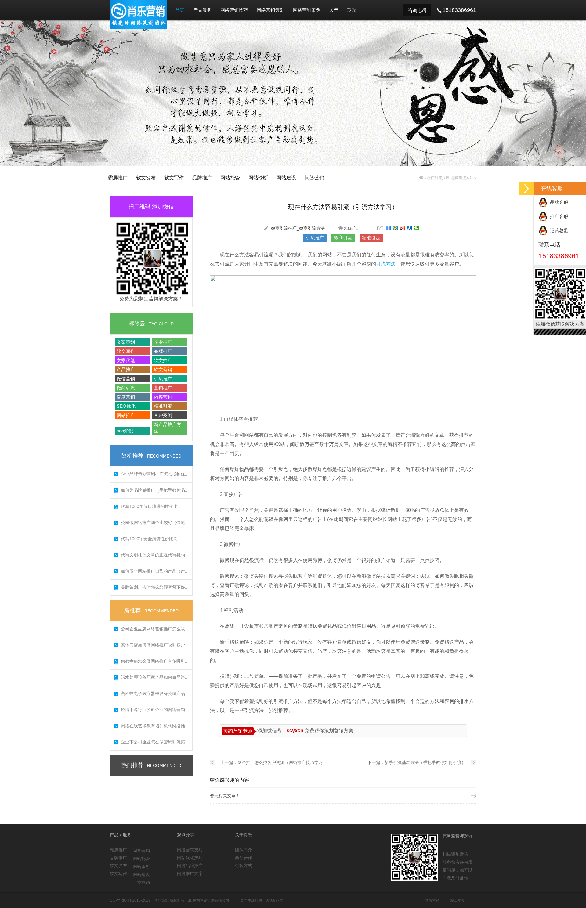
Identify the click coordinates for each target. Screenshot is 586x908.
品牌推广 (202, 177)
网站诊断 (258, 177)
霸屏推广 (118, 177)
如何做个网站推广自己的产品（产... (155, 571)
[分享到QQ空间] (395, 228)
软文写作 (174, 177)
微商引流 (126, 387)
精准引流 (163, 406)
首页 (179, 10)
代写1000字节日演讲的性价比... (151, 506)
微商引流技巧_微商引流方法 (450, 178)
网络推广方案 (190, 873)
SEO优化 (126, 406)
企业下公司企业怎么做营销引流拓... (155, 742)
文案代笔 (126, 360)
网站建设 (286, 177)
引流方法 (386, 263)
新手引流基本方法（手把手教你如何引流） (425, 762)
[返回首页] (421, 178)
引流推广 (163, 378)
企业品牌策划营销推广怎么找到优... (155, 474)
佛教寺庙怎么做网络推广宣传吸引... (155, 661)
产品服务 (202, 10)
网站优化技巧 (190, 857)
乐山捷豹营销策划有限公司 (207, 900)
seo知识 (125, 430)
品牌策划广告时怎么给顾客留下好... (155, 587)
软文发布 (146, 177)
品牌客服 (558, 202)
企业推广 (163, 342)
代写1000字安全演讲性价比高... (151, 538)
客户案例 (163, 415)
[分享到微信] (416, 228)
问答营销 (314, 177)
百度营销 (126, 397)
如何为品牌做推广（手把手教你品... (155, 490)
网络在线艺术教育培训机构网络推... (155, 725)
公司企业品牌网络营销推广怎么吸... (155, 628)
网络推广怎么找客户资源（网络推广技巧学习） (282, 762)
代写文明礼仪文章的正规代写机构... (155, 554)
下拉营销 (141, 882)
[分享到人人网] (409, 228)
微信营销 (126, 378)
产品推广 (126, 369)
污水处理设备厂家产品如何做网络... (155, 677)
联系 (351, 10)
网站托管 (230, 177)
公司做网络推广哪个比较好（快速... (155, 522)
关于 (333, 10)
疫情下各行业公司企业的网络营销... (155, 709)
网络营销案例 (306, 10)
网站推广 (126, 415)
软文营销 (163, 369)
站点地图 (457, 900)
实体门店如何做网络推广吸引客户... (155, 644)
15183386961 (559, 256)
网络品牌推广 (190, 865)
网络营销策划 (270, 10)
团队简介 (243, 849)
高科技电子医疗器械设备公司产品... (155, 693)
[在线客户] (526, 188)
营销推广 (163, 387)
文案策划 (126, 342)
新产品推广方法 (167, 427)
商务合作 (243, 857)
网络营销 (432, 900)
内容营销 (163, 397)
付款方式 (243, 865)
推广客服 (558, 216)
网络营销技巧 (234, 10)
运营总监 (558, 230)
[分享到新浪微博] (402, 228)
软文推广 (163, 360)
